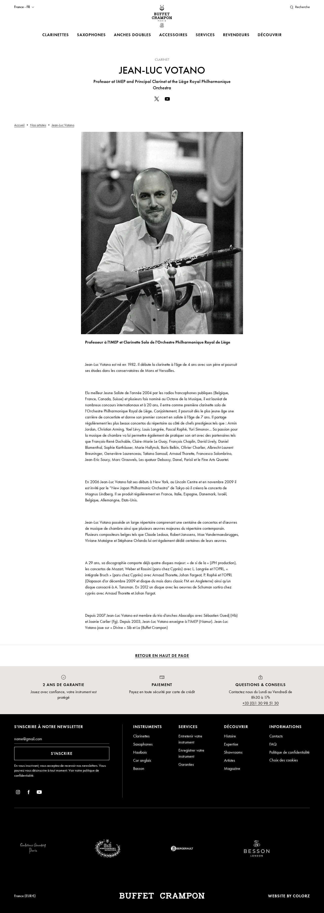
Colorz (301, 896)
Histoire (230, 736)
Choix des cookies (283, 760)
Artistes (229, 760)
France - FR (22, 7)
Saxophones (91, 34)
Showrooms (233, 752)
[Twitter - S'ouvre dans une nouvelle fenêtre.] (156, 99)
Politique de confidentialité (289, 752)
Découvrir (270, 34)
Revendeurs (236, 34)
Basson (138, 768)
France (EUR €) (25, 896)
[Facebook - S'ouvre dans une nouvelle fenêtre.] (28, 793)
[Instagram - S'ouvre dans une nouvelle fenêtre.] (18, 793)
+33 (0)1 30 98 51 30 (260, 703)
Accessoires (173, 34)
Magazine (232, 768)
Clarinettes (55, 34)
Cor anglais (142, 760)
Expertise (231, 744)
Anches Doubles (132, 34)
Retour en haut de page (162, 655)
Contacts (276, 736)
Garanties (186, 764)
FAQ (273, 744)
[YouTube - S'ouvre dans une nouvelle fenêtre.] (167, 99)
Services (205, 34)
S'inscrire (61, 753)
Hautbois (140, 752)
